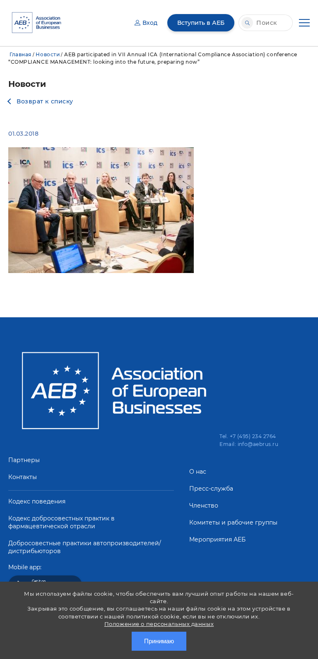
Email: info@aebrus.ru (248, 444)
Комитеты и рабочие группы (233, 522)
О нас (197, 471)
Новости (48, 54)
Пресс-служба (211, 488)
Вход (149, 22)
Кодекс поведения (36, 501)
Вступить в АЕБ (200, 22)
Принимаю (159, 641)
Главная (20, 54)
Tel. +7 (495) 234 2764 (247, 436)
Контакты (22, 477)
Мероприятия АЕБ (217, 539)
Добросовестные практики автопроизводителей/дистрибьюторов (84, 547)
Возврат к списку (45, 101)
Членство (203, 505)
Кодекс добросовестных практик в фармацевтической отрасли (61, 522)
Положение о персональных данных (159, 624)
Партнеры (24, 460)
